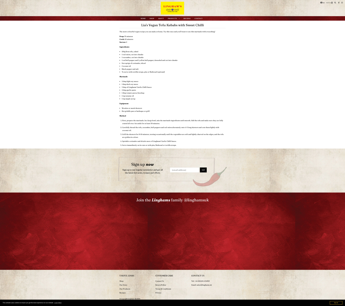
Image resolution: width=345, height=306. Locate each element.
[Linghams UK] (172, 8)
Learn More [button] (58, 302)
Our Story (123, 285)
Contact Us (159, 281)
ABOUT (161, 18)
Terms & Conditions (163, 289)
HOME (143, 18)
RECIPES (187, 18)
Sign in (328, 2)
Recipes (122, 293)
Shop (121, 281)
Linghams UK (132, 299)
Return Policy (160, 285)
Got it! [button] (336, 302)
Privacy (158, 293)
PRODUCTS (173, 18)
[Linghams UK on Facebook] (339, 2)
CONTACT (199, 18)
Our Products (124, 289)
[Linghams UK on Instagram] (342, 2)
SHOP (152, 18)
